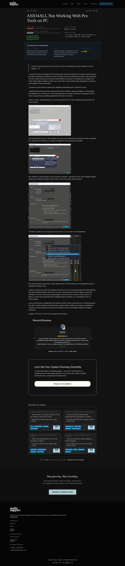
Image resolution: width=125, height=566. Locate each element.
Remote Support (62, 313)
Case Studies (77, 426)
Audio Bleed (34, 449)
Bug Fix (75, 449)
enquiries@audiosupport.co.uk (18, 550)
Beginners (33, 451)
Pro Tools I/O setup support (49, 313)
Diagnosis (45, 426)
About (11, 526)
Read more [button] (62, 346)
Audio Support (14, 520)
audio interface (38, 426)
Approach (12, 523)
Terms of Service (14, 536)
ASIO (32, 426)
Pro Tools (38, 313)
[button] (91, 338)
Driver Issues (34, 428)
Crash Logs (81, 449)
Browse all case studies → (76, 460)
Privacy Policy (13, 539)
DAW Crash (68, 451)
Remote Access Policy (16, 534)
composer (68, 428)
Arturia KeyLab (69, 426)
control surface (76, 428)
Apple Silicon (69, 449)
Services (12, 529)
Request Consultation (62, 384)
